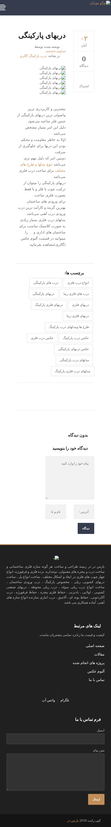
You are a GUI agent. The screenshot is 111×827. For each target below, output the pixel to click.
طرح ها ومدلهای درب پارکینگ (69, 327)
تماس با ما (97, 680)
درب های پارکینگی (45, 283)
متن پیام (99, 750)
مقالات (99, 654)
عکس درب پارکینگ (76, 338)
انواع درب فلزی (78, 283)
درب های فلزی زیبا (76, 294)
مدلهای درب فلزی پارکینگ (72, 371)
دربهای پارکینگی (43, 294)
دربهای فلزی (80, 305)
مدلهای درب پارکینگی (74, 360)
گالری (24, 56)
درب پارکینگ (37, 56)
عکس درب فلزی (42, 338)
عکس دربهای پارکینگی (73, 349)
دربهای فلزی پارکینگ (49, 305)
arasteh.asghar (56, 51)
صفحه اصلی (95, 646)
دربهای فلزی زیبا (78, 316)
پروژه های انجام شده (89, 663)
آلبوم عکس (96, 671)
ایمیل (101, 730)
